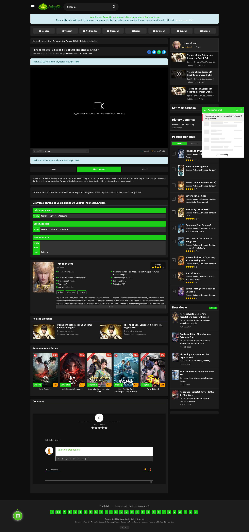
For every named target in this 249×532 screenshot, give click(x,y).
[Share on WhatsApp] (159, 52)
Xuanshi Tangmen (120, 274)
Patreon (44, 252)
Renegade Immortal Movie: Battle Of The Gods (197, 393)
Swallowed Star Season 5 (198, 225)
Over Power (195, 279)
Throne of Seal (86, 53)
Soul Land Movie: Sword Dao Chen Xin (197, 373)
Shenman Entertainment (75, 278)
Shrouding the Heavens (198, 209)
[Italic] (62, 459)
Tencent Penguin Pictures (148, 272)
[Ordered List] (74, 459)
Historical (190, 248)
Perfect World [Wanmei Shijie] (201, 182)
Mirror (44, 216)
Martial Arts (191, 202)
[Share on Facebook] (149, 52)
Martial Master (193, 273)
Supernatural (202, 202)
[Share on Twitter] (154, 52)
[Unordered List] (79, 459)
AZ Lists (124, 527)
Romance (194, 231)
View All (213, 308)
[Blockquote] (83, 459)
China (123, 281)
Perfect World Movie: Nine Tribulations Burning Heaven (194, 315)
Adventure (71, 292)
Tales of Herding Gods (197, 166)
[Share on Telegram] (164, 52)
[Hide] (241, 110)
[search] (114, 7)
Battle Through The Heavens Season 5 (200, 290)
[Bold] (58, 459)
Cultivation (203, 199)
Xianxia (194, 323)
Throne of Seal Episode (183, 126)
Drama (206, 398)
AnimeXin (68, 53)
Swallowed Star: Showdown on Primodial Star (195, 335)
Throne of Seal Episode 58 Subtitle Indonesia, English (74, 326)
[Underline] (66, 459)
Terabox (44, 229)
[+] (86, 459)
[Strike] (70, 459)
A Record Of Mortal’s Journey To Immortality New (200, 259)
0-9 (58, 512)
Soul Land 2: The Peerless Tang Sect (199, 240)
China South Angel (129, 272)
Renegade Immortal (196, 151)
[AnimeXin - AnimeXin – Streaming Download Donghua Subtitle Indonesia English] (49, 9)
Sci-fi (188, 216)
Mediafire (62, 216)
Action (60, 292)
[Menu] (204, 110)
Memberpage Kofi (184, 20)
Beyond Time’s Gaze (196, 196)
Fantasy (82, 292)
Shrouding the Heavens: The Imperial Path (194, 356)
